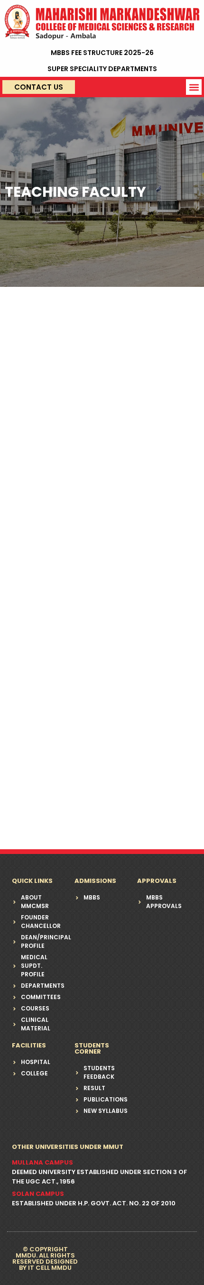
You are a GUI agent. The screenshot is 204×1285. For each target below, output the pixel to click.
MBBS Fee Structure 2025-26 (102, 52)
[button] (194, 87)
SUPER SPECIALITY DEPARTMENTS (102, 68)
